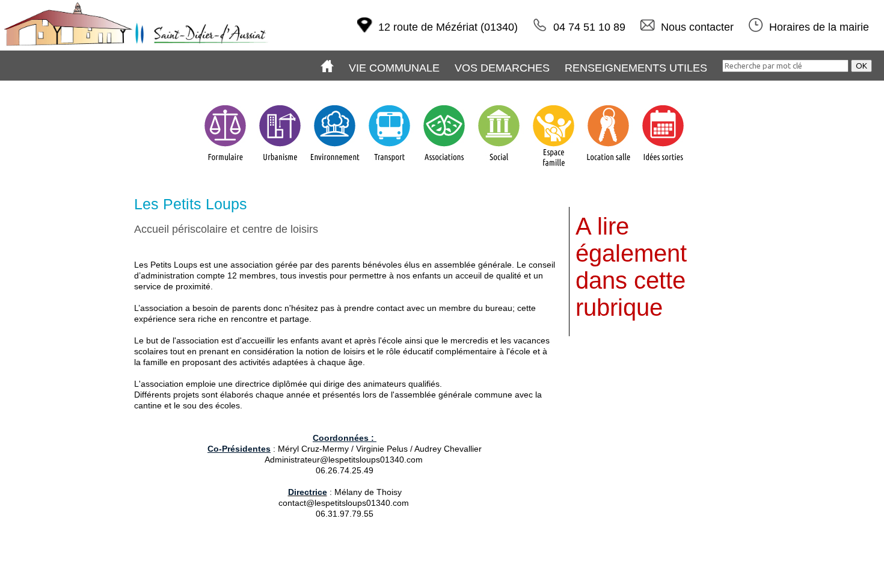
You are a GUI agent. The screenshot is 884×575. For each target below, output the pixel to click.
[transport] (389, 168)
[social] (499, 168)
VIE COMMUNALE (394, 68)
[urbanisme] (280, 168)
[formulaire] (225, 168)
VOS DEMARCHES (502, 68)
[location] (608, 168)
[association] (444, 168)
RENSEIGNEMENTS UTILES (636, 68)
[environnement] (335, 168)
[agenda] (663, 168)
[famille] (554, 168)
